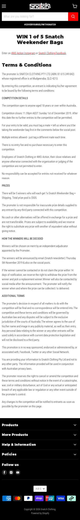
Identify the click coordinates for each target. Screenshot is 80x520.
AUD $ (38, 488)
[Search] (73, 16)
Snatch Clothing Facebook (52, 53)
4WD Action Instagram (23, 53)
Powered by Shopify (40, 513)
